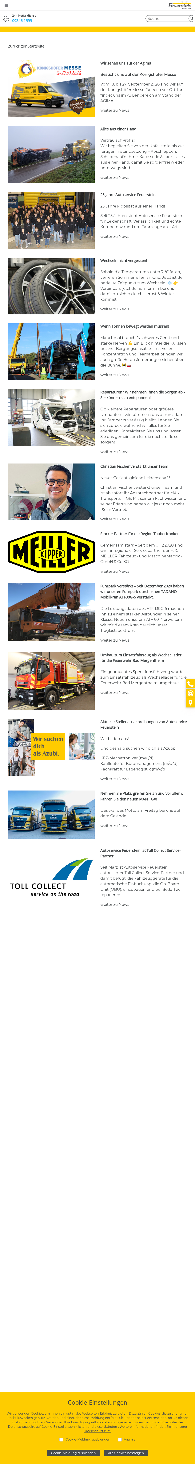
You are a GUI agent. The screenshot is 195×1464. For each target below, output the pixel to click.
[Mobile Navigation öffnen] (6, 5)
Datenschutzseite (97, 1431)
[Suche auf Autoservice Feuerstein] (170, 18)
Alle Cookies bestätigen (126, 1453)
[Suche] (192, 18)
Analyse (130, 1439)
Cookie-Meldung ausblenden (88, 1439)
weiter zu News (114, 110)
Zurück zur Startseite (26, 46)
